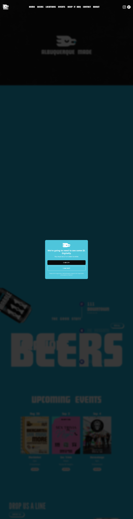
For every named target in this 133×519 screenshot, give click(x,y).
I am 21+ (66, 262)
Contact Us (87, 11)
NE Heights (50, 14)
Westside (49, 18)
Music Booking (89, 19)
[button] (51, 7)
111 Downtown (52, 10)
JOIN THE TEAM (89, 15)
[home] (5, 7)
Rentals (86, 24)
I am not (66, 268)
